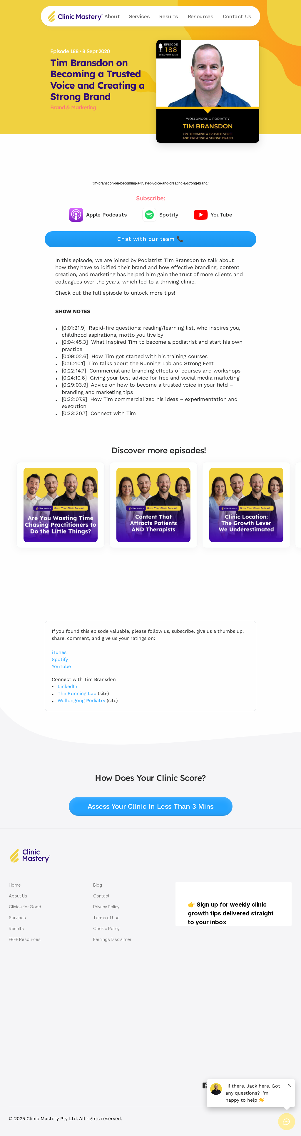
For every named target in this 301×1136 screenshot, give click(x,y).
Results (168, 16)
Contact (237, 16)
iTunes (59, 652)
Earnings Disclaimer (112, 939)
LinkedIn (67, 686)
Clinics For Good (25, 906)
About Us (18, 895)
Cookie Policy (106, 928)
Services (17, 917)
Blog (97, 884)
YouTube (61, 666)
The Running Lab (77, 693)
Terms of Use (106, 917)
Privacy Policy (106, 906)
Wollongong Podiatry (81, 700)
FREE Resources (25, 939)
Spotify (60, 659)
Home (15, 884)
